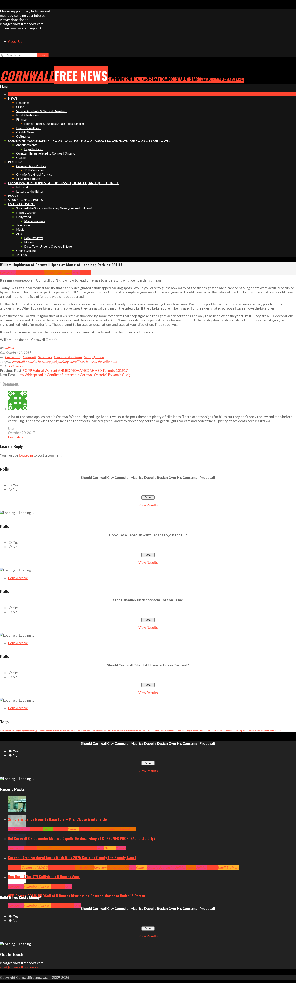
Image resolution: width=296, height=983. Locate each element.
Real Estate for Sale (273, 730)
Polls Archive (18, 578)
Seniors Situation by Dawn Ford (113, 829)
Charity (62, 730)
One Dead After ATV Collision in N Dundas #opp (44, 876)
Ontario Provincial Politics (166, 867)
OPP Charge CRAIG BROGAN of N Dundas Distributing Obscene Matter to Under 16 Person (76, 895)
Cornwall (22, 272)
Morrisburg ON (118, 867)
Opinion (85, 272)
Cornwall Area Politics (53, 848)
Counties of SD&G (34, 867)
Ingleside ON (84, 867)
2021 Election (152, 730)
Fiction (250, 730)
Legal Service (39, 730)
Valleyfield (259, 730)
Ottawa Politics (125, 730)
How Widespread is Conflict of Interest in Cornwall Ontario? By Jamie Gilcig (74, 375)
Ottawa (191, 867)
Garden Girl (196, 730)
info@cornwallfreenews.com (21, 967)
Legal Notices (27, 730)
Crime (55, 905)
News (76, 272)
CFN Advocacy (112, 730)
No (15, 489)
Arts (11, 829)
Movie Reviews (139, 730)
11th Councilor (208, 730)
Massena (101, 730)
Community (8, 272)
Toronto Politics (52, 730)
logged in (26, 455)
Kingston (100, 867)
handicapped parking (53, 361)
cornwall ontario (24, 361)
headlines (77, 361)
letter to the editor (99, 361)
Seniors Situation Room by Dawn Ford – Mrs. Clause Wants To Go (57, 819)
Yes (15, 485)
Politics (121, 848)
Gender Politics (73, 730)
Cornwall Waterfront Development (231, 730)
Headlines (36, 272)
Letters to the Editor (58, 272)
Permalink (15, 437)
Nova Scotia (5, 730)
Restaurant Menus (88, 730)
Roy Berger (15, 730)
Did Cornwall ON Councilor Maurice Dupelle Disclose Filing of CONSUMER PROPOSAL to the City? (82, 838)
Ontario (73, 829)
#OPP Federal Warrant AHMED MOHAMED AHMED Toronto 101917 (75, 370)
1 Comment (17, 366)
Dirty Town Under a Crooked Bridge (175, 730)
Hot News (90, 848)
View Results (148, 505)
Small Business (228, 867)
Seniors (84, 829)
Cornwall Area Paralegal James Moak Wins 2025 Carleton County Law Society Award (72, 857)
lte (115, 361)
